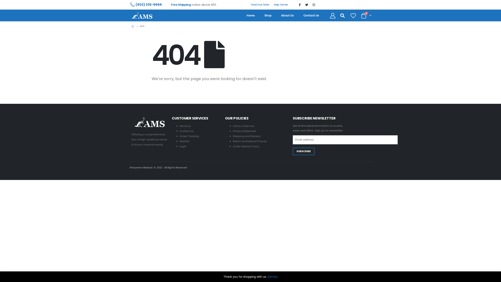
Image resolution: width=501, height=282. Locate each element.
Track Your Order (259, 4)
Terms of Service (243, 126)
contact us (311, 15)
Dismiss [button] (273, 277)
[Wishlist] (353, 15)
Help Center (281, 4)
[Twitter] (307, 5)
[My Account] (332, 15)
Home (251, 15)
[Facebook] (300, 5)
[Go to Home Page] (133, 26)
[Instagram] (314, 5)
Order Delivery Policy (246, 146)
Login (183, 146)
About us (287, 15)
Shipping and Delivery (246, 136)
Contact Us (187, 131)
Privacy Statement (244, 131)
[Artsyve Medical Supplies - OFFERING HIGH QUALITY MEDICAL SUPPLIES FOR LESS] (142, 15)
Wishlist (184, 141)
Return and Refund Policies (250, 141)
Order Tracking (189, 136)
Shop (268, 15)
